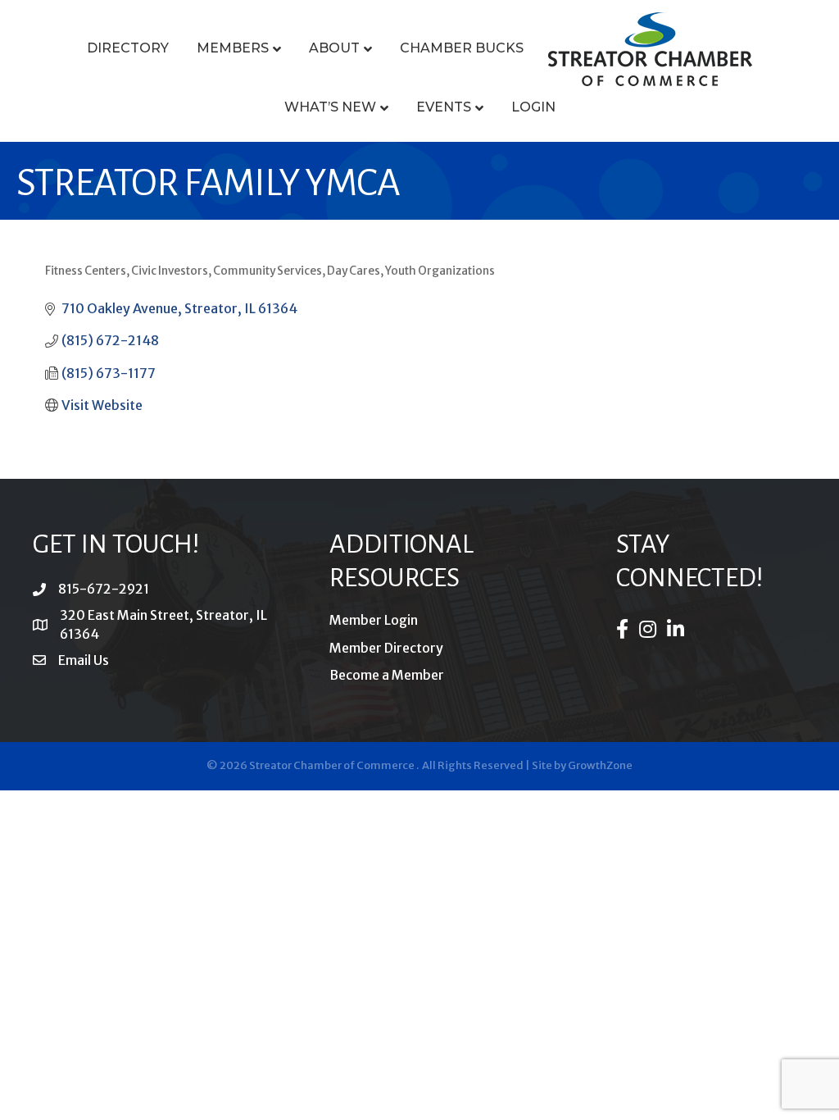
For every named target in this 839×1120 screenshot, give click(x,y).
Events (443, 107)
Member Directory (386, 648)
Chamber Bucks (462, 48)
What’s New (330, 107)
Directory (128, 48)
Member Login (373, 620)
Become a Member (386, 675)
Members (233, 48)
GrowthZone (600, 765)
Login (533, 107)
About (334, 48)
